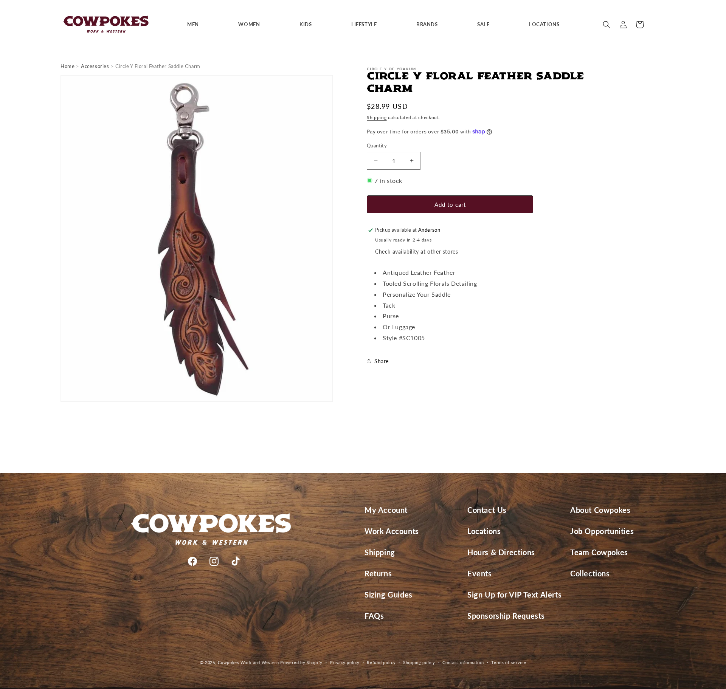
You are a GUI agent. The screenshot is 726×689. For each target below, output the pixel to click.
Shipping (377, 117)
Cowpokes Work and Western (248, 662)
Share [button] (381, 361)
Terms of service (508, 662)
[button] (196, 24)
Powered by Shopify (301, 662)
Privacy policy (345, 662)
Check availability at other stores (416, 251)
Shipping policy (419, 662)
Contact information (463, 662)
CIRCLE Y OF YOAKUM (391, 69)
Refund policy (381, 662)
